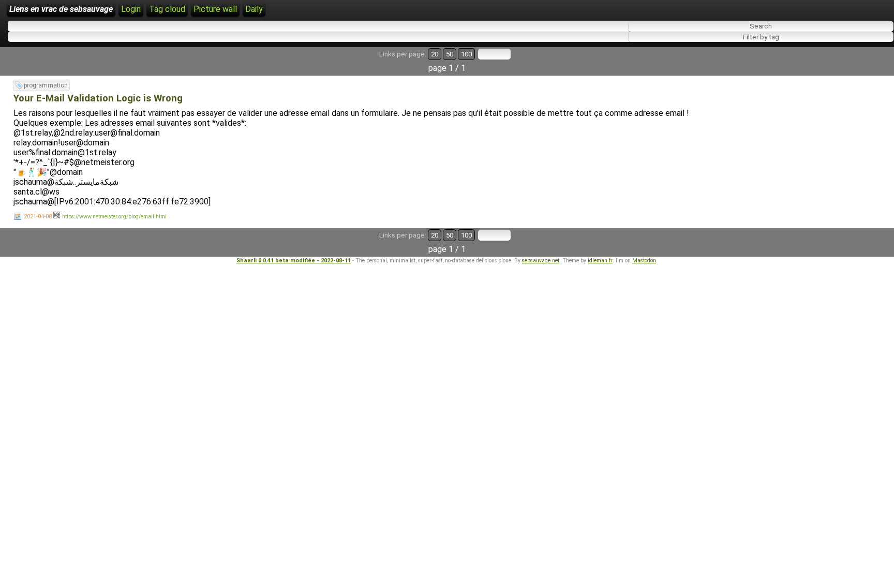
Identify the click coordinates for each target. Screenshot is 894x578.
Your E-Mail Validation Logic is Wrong (98, 98)
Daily (254, 9)
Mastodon (644, 260)
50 (449, 54)
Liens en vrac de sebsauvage (61, 9)
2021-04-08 (38, 216)
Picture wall (215, 9)
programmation (46, 85)
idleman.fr (600, 260)
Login (131, 9)
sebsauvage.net (540, 260)
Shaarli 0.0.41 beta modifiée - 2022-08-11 (293, 260)
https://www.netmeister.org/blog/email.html (114, 216)
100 (466, 54)
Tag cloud (167, 9)
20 (434, 54)
